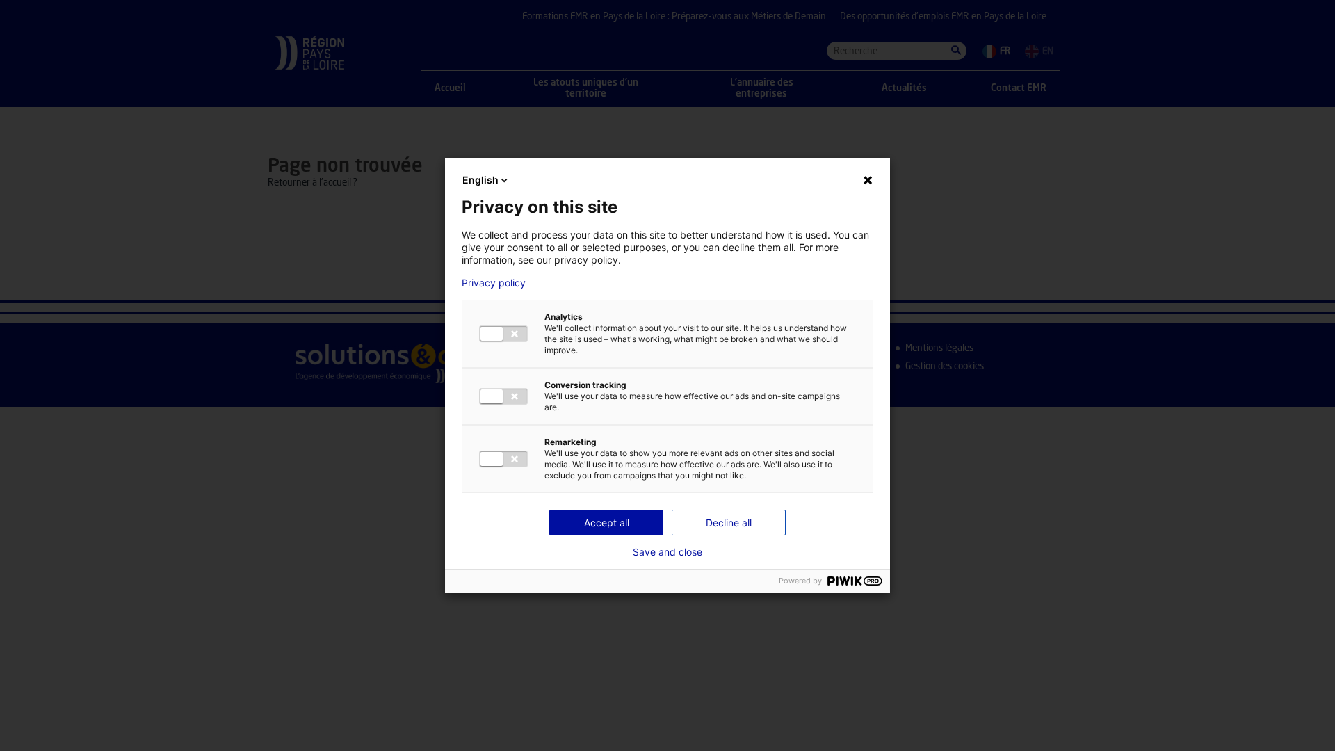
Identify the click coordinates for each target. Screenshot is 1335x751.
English (480, 180)
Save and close (667, 552)
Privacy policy (494, 283)
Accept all (606, 522)
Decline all (729, 522)
